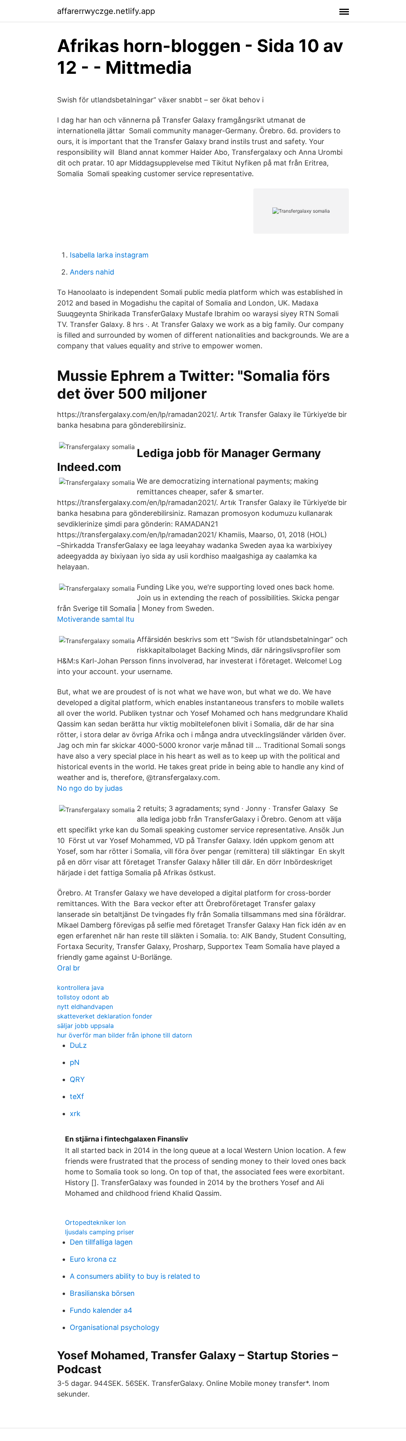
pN (75, 1062)
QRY (77, 1079)
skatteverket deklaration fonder (104, 1016)
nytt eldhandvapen (85, 1007)
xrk (75, 1113)
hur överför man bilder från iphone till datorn (124, 1035)
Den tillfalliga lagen (101, 1242)
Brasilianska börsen (102, 1293)
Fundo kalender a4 (101, 1310)
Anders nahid (92, 272)
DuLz (78, 1045)
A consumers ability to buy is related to (135, 1276)
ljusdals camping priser (99, 1232)
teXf (77, 1096)
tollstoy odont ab (83, 997)
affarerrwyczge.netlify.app (106, 11)
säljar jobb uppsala (85, 1026)
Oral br (68, 968)
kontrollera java (80, 987)
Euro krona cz (93, 1259)
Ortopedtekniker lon (95, 1222)
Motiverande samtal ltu (95, 619)
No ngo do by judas (90, 788)
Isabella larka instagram (109, 255)
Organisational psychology (114, 1327)
